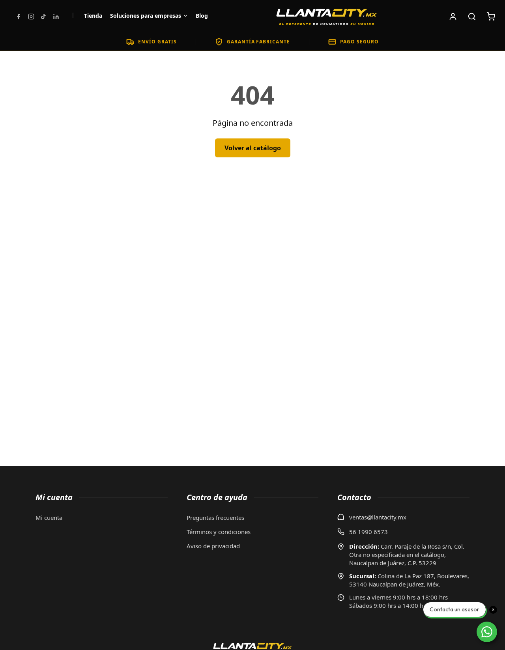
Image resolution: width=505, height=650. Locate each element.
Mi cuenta (49, 517)
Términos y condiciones (219, 532)
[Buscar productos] (472, 16)
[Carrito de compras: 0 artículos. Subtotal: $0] (491, 16)
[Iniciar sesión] (453, 16)
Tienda (93, 15)
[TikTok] (43, 16)
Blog (202, 15)
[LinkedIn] (56, 16)
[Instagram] (31, 16)
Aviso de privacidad (213, 546)
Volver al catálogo (252, 148)
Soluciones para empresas (145, 15)
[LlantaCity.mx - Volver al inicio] (326, 16)
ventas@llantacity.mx (377, 517)
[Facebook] (18, 16)
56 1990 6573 (368, 532)
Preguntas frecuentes (215, 517)
